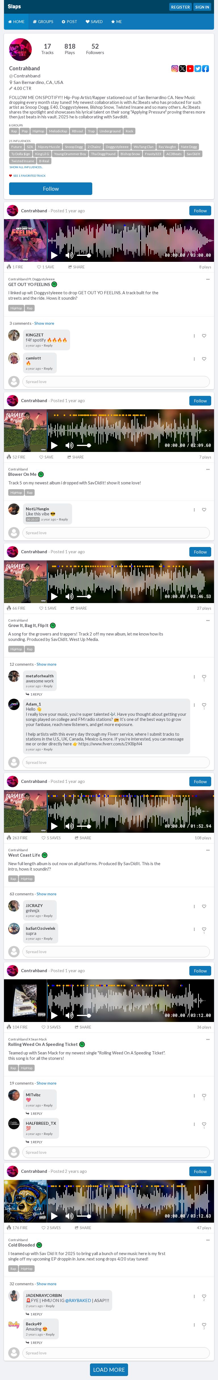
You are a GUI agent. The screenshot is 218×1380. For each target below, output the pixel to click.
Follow (51, 189)
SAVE (48, 267)
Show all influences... (26, 167)
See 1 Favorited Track (29, 175)
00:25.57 (33, 519)
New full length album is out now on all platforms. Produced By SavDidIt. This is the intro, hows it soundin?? (84, 866)
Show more (44, 323)
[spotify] (54, 284)
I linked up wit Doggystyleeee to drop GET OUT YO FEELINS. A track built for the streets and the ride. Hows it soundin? (83, 295)
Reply (48, 345)
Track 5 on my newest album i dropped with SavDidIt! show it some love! (74, 482)
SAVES (54, 838)
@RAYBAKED (78, 1300)
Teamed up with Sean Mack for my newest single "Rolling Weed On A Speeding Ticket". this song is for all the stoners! (86, 1055)
